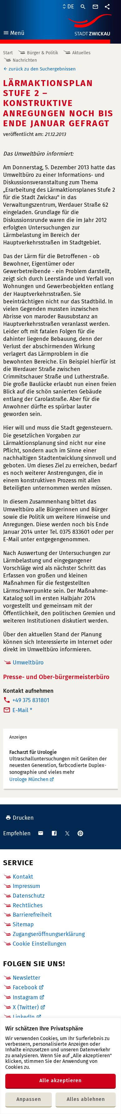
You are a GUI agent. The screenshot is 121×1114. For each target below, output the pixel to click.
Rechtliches (28, 905)
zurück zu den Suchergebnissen (42, 69)
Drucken (23, 817)
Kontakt (23, 876)
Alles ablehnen (86, 1099)
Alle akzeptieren (60, 1080)
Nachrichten (25, 60)
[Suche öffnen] (83, 7)
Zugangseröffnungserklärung (49, 934)
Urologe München (28, 779)
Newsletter (26, 977)
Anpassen (28, 1099)
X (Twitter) (26, 1007)
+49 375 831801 (30, 700)
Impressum (26, 886)
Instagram (25, 997)
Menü (13, 34)
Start (8, 52)
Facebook (25, 987)
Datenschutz (29, 895)
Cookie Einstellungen (39, 944)
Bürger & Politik (42, 52)
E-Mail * (22, 710)
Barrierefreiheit (32, 914)
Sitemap (23, 924)
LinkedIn (24, 1017)
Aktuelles (81, 52)
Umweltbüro (28, 662)
